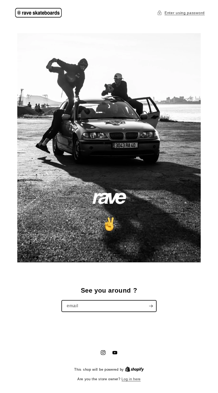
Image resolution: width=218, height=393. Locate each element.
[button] (181, 13)
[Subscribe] (151, 306)
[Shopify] (134, 369)
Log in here (131, 379)
